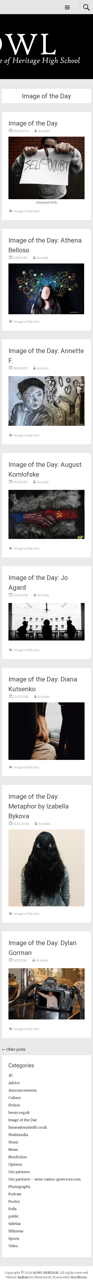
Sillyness (15, 1231)
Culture (14, 1097)
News (13, 1149)
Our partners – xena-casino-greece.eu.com (44, 1179)
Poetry (14, 1201)
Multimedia (18, 1135)
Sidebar (14, 1223)
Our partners (19, 1172)
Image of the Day (33, 123)
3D (10, 1075)
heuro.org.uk (19, 1112)
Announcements (22, 1090)
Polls (12, 1209)
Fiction (14, 1105)
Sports (13, 1238)
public (13, 1216)
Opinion (15, 1164)
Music (13, 1142)
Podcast (14, 1194)
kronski (44, 131)
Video (13, 1246)
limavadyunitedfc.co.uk (27, 1127)
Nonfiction (17, 1157)
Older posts (14, 1049)
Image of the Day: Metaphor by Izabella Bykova (38, 806)
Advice (14, 1083)
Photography (19, 1186)
